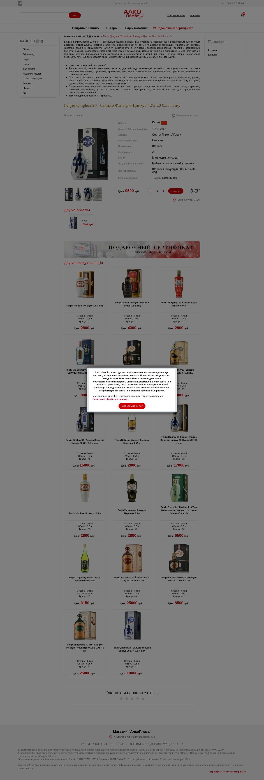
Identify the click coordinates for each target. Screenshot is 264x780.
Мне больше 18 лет (132, 406)
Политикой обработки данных (110, 399)
